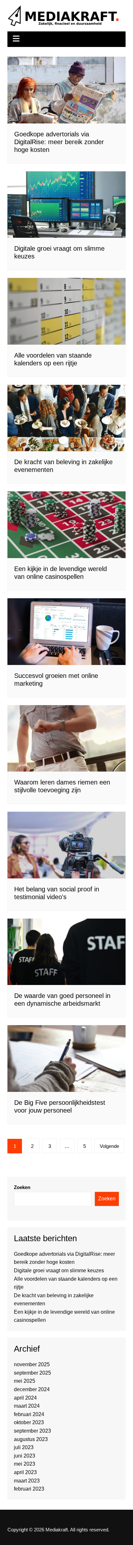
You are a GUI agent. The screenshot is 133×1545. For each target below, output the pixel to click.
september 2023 (32, 1431)
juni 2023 (24, 1456)
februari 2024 (29, 1414)
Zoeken (22, 1187)
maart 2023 (27, 1480)
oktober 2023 (29, 1422)
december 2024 (32, 1389)
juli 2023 (24, 1447)
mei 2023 (24, 1464)
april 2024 (25, 1398)
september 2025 (32, 1373)
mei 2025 (24, 1381)
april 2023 (25, 1472)
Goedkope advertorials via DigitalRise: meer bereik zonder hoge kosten (59, 142)
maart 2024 (27, 1406)
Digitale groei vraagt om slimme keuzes (59, 1270)
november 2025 (32, 1364)
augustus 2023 (31, 1439)
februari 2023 (29, 1489)
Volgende (109, 1146)
